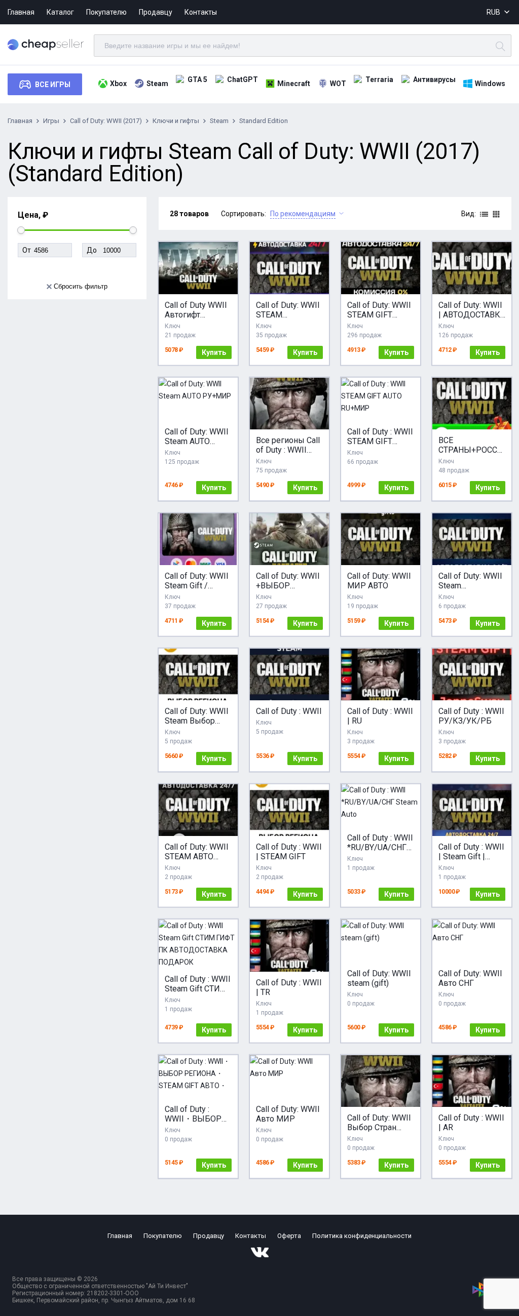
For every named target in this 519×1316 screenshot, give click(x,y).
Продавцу (155, 12)
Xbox (118, 83)
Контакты (200, 12)
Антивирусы (434, 79)
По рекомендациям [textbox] (303, 214)
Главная (21, 12)
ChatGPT (242, 79)
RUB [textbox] (493, 12)
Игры (51, 120)
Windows (490, 83)
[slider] (21, 230)
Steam (157, 83)
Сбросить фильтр (80, 286)
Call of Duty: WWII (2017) (106, 120)
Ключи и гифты (176, 120)
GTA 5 (197, 79)
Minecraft (293, 83)
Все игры (52, 85)
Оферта (289, 1236)
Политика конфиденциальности (362, 1236)
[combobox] (499, 12)
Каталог (60, 12)
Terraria (379, 79)
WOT (338, 83)
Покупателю (106, 12)
